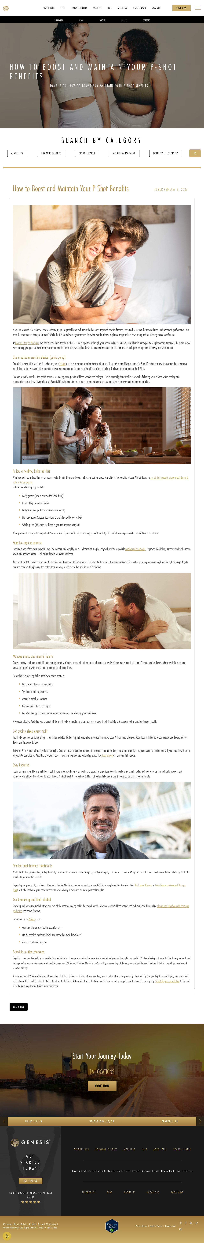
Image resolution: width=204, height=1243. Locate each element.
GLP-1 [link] (63, 7)
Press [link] (124, 20)
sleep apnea (107, 755)
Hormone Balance (51, 153)
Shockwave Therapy (143, 885)
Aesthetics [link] (122, 7)
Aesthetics (17, 153)
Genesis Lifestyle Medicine (27, 343)
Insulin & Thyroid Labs (146, 1170)
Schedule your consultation (167, 981)
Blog (63, 85)
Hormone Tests (97, 1170)
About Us (130, 1192)
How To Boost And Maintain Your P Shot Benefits (108, 85)
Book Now (181, 7)
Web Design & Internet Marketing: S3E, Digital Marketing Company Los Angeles (30, 1225)
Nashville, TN (34, 1121)
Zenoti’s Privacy (156, 1225)
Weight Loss (81, 1149)
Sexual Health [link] (139, 7)
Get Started (31, 1180)
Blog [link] (81, 20)
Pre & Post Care (171, 1170)
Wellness (129, 1149)
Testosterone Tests (119, 1170)
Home (53, 85)
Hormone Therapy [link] (79, 7)
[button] (7, 1236)
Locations (153, 1192)
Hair (144, 1149)
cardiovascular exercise (135, 549)
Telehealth (89, 1192)
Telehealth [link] (58, 20)
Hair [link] (110, 7)
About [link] (102, 20)
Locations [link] (156, 7)
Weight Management (124, 153)
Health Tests (79, 1170)
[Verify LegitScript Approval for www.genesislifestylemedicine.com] (112, 1225)
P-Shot (62, 363)
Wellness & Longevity (165, 153)
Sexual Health (87, 153)
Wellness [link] (97, 7)
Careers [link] (146, 20)
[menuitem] (49, 7)
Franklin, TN (170, 1121)
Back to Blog (18, 1007)
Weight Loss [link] (49, 7)
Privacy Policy (141, 1225)
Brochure (187, 1170)
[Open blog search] (195, 153)
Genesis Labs (170, 1225)
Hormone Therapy (106, 1149)
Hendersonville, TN (102, 1121)
